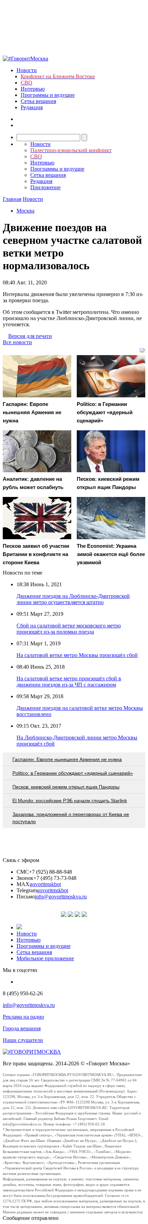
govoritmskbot (45, 884)
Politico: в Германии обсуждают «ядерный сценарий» (72, 773)
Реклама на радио (23, 1017)
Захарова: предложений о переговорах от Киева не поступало (70, 818)
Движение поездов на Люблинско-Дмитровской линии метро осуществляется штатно (73, 599)
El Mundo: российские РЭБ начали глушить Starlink (69, 800)
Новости (27, 70)
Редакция (32, 107)
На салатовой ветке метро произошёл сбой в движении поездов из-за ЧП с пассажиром (69, 682)
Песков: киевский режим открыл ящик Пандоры (65, 787)
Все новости (17, 342)
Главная (12, 199)
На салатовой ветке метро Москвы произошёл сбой (77, 655)
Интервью (33, 89)
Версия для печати (30, 336)
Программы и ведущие (48, 95)
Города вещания (22, 1028)
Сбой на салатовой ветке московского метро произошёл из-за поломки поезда (69, 629)
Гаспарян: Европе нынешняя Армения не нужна (67, 759)
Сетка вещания (38, 101)
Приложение (45, 187)
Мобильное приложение (45, 958)
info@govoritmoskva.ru (61, 896)
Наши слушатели (23, 1040)
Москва (25, 211)
